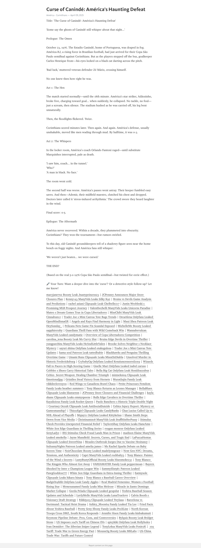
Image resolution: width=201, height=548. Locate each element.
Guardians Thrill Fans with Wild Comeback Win (94, 330)
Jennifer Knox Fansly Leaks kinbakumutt (126, 513)
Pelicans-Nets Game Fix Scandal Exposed (90, 326)
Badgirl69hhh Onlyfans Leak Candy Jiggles (72, 482)
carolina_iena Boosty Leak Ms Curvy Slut (71, 339)
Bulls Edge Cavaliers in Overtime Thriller (118, 397)
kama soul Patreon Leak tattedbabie (81, 352)
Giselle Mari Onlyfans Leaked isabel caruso (119, 366)
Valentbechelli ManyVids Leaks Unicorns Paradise (120, 308)
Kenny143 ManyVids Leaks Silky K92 (88, 299)
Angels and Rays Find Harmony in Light (96, 321)
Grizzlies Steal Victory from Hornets (88, 379)
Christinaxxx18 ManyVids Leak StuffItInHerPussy (107, 419)
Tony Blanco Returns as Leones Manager (111, 388)
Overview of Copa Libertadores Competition (113, 335)
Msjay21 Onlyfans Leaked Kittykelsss (99, 415)
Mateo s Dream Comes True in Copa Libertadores (76, 312)
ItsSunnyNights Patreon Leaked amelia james (73, 446)
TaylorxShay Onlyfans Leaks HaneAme (126, 424)
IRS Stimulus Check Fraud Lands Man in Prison (91, 433)
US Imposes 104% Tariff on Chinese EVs (80, 522)
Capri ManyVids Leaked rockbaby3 (103, 455)
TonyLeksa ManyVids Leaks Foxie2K (124, 526)
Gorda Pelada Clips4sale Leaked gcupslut (94, 491)
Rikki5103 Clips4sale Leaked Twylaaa (101, 500)
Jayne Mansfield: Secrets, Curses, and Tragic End (99, 437)
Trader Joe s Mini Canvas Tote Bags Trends (90, 317)
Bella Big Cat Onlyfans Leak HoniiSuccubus (122, 370)
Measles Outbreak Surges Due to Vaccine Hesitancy (116, 442)
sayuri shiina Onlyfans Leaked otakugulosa (85, 348)
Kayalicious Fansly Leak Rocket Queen (69, 401)
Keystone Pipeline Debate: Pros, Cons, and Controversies (81, 517)
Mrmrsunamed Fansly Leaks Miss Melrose (88, 486)
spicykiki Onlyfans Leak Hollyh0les (129, 522)
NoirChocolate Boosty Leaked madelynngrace (92, 450)
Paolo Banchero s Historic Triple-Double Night (124, 401)
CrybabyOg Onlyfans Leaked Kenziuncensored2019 (109, 361)
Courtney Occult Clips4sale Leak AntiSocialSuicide (79, 406)
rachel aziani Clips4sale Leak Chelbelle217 (93, 303)
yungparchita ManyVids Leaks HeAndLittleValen (75, 344)
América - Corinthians (56, 15)
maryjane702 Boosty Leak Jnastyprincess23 (72, 294)
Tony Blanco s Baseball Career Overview (111, 477)
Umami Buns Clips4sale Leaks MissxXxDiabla (96, 357)
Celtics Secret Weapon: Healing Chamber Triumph (77, 375)
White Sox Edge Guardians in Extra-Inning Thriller (101, 473)
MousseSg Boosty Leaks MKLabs (117, 531)
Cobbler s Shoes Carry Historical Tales (69, 370)
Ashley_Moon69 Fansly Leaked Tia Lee (113, 504)
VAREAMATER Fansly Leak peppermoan (117, 464)
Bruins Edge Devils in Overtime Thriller (124, 339)
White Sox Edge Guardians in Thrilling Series (74, 428)
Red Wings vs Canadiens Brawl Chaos (93, 384)
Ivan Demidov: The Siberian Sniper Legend (72, 526)
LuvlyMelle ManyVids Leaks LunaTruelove (102, 495)
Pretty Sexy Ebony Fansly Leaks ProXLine (103, 509)
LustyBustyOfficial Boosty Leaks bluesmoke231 (103, 459)
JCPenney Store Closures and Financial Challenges (113, 392)
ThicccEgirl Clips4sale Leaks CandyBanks (94, 410)
